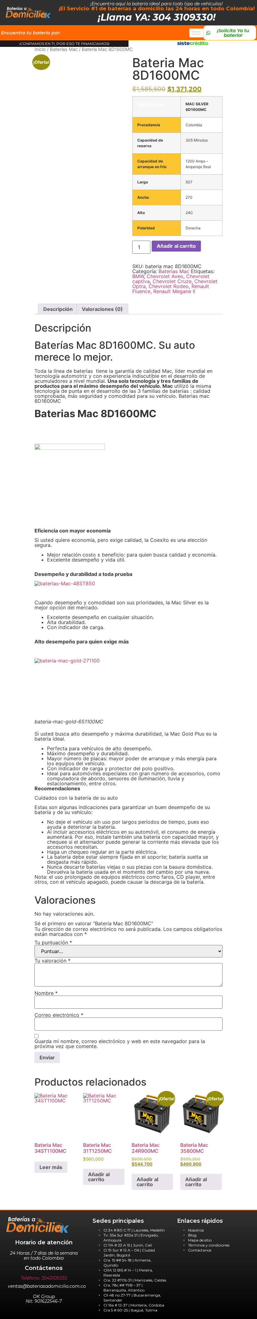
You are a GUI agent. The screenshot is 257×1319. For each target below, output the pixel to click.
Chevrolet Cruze (172, 281)
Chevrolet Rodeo (169, 286)
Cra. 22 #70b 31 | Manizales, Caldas (134, 1280)
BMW (138, 276)
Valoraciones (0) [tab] (102, 309)
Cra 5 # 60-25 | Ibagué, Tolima (130, 1310)
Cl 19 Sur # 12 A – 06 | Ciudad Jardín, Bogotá (129, 1252)
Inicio (40, 49)
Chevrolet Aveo (165, 276)
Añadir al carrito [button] (99, 1176)
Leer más (50, 1167)
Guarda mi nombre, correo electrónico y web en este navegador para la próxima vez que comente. (119, 1044)
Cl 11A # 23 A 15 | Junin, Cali (127, 1245)
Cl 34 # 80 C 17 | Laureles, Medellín (134, 1230)
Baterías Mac (64, 49)
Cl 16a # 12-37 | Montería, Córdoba (133, 1305)
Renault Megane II (174, 291)
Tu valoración (52, 960)
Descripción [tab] (58, 309)
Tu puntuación (53, 942)
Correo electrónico (58, 1014)
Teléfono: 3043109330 (44, 1278)
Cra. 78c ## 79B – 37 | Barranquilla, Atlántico (123, 1287)
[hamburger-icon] (196, 32)
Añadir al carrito (176, 246)
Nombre (46, 993)
